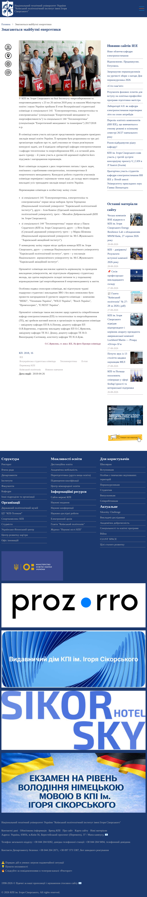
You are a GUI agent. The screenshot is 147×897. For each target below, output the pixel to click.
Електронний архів (61, 518)
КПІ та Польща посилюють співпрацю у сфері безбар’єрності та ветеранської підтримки (121, 379)
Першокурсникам (110, 484)
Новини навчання (54, 369)
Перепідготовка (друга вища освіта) (71, 475)
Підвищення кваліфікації (65, 480)
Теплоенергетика (68, 361)
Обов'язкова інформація (33, 830)
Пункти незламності (16, 866)
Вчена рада (7, 469)
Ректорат (6, 464)
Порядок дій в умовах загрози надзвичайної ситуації (34, 862)
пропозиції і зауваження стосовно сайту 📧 (57, 883)
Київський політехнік (30, 369)
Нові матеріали (98, 830)
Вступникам (107, 469)
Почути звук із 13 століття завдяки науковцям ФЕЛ (117, 357)
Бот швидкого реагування (94, 850)
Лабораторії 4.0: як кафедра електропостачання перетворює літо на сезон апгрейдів (124, 110)
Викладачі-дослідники (112, 517)
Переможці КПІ (27, 365)
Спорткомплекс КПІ (12, 518)
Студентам (106, 490)
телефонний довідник (118, 842)
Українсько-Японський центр (17, 529)
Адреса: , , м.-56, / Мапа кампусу (52, 834)
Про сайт (68, 830)
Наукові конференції (62, 507)
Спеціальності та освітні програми (119, 528)
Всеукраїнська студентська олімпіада (38, 361)
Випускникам (107, 495)
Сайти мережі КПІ (61, 497)
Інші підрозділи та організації (18, 496)
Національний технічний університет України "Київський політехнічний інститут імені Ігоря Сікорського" (40, 8)
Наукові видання (60, 502)
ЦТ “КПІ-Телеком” (11, 513)
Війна (103, 533)
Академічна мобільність (64, 469)
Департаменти (9, 475)
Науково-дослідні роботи (65, 513)
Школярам (106, 464)
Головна (5, 24)
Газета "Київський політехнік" (68, 524)
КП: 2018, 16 (26, 353)
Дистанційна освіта (61, 464)
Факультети (7, 486)
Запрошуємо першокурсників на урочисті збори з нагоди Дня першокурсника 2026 (124, 75)
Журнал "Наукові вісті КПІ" (66, 529)
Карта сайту (81, 830)
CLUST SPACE (108, 539)
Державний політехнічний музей (19, 507)
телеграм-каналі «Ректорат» (56, 870)
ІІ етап (84, 361)
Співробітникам (109, 500)
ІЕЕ (21, 357)
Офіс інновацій (10, 540)
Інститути (6, 480)
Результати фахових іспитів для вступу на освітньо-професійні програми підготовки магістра (124, 96)
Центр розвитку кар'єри (14, 534)
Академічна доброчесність (114, 522)
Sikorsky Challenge (110, 512)
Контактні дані (9, 830)
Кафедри (6, 491)
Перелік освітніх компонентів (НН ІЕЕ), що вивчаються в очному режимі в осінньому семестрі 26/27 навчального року (123, 128)
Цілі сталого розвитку (112, 544)
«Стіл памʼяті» (115, 85)
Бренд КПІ (54, 830)
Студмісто (7, 524)
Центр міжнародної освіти (65, 486)
